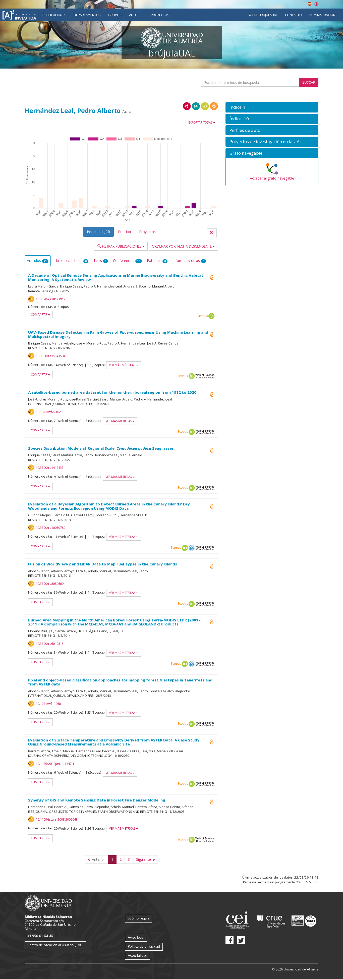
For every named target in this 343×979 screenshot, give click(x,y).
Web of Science (204, 376)
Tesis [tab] (99, 260)
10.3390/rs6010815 (50, 643)
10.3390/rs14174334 (50, 467)
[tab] (272, 107)
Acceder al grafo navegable (272, 178)
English (316, 4)
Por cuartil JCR (98, 231)
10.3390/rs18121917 (50, 299)
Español (310, 4)
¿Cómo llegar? (138, 918)
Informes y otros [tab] (188, 260)
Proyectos (160, 15)
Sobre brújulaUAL (262, 15)
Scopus (203, 316)
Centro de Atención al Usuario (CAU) (55, 944)
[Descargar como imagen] (212, 232)
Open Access (212, 621)
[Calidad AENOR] (304, 920)
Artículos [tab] (37, 260)
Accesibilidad (137, 955)
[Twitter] (241, 940)
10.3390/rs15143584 (50, 356)
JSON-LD (196, 106)
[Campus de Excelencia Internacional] (238, 920)
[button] (272, 107)
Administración (322, 15)
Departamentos (87, 15)
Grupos (115, 15)
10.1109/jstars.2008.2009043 (57, 819)
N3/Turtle (205, 106)
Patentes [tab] (156, 260)
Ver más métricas (122, 365)
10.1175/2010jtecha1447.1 (55, 763)
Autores (136, 15)
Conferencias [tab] (126, 260)
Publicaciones (54, 15)
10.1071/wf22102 (48, 412)
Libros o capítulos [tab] (70, 260)
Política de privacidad (144, 946)
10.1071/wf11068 (48, 703)
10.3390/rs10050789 (50, 527)
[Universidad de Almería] (48, 902)
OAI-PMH (192, 548)
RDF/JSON (214, 106)
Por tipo (124, 231)
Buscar (308, 82)
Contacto (293, 15)
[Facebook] (229, 940)
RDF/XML (187, 106)
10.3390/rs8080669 (50, 583)
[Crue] (271, 920)
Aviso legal (136, 937)
